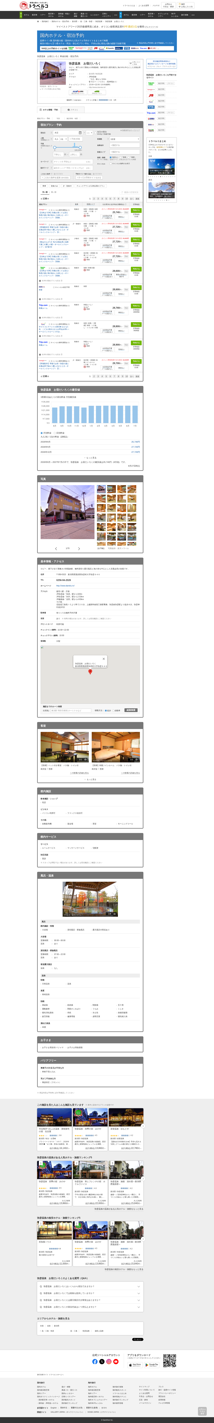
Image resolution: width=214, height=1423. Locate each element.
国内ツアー (41, 1393)
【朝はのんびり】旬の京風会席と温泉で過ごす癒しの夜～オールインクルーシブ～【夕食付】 (54, 244)
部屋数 (99, 139)
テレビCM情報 (164, 1403)
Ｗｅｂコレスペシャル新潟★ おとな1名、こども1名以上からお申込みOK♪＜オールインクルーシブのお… (54, 329)
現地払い (121, 294)
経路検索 (131, 710)
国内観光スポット (69, 1400)
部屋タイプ (91, 204)
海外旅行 (92, 1383)
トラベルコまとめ (120, 1393)
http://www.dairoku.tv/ (97, 87)
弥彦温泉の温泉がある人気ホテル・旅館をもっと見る (118, 1209)
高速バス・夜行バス (69, 1390)
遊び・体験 (66, 1387)
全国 (42, 1326)
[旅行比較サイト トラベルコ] (38, 22)
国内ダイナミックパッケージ (48, 1397)
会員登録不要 (107, 216)
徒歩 (109, 710)
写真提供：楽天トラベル (48, 86)
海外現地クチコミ (120, 1397)
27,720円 (135, 447)
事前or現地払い (121, 274)
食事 (76, 204)
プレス (161, 1387)
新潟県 (91, 74)
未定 (56, 133)
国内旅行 (41, 1383)
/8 (112, 914)
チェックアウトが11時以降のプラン (91, 186)
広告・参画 (143, 1400)
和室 (40, 290)
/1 (83, 759)
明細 (126, 212)
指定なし (115, 157)
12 (172, 176)
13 (174, 176)
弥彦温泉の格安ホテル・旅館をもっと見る (124, 1269)
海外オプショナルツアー (97, 1400)
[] (151, 27)
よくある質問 (143, 5)
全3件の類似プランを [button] (52, 336)
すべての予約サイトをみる (89, 177)
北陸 (49, 1326)
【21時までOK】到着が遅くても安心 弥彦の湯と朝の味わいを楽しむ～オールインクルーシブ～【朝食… (54, 215)
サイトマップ (144, 1387)
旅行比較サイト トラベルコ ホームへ (50, 1374)
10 (126, 198)
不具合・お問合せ (146, 1396)
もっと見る (91, 458)
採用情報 (161, 1400)
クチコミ (74, 110)
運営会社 (161, 1396)
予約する (136, 210)
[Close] (103, 658)
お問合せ (168, 5)
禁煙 (44, 186)
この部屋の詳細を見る (79, 773)
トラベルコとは (129, 5)
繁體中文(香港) (92, 1408)
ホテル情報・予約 (50, 110)
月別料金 (47, 433)
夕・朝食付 (67, 186)
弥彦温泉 (98, 74)
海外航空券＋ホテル (96, 1397)
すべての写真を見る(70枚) (51, 89)
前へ (57, 548)
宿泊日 (43, 133)
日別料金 (60, 433)
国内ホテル (41, 1387)
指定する (116, 145)
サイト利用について (147, 1390)
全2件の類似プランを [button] (52, 281)
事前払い (121, 217)
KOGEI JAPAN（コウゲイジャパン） (102, 1412)
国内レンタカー (68, 1393)
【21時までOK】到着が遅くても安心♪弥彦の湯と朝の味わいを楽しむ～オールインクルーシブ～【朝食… (54, 273)
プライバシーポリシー (167, 1393)
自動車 (117, 710)
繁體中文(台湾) (77, 1408)
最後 (137, 199)
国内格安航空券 (43, 1390)
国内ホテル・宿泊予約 (62, 35)
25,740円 (135, 442)
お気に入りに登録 (136, 63)
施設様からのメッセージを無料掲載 (161, 63)
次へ (132, 199)
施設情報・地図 (72, 118)
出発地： (47, 710)
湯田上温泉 (99, 1331)
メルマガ (155, 5)
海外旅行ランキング (120, 1400)
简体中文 (63, 1408)
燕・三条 (73, 1331)
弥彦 (92, 79)
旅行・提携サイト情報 (167, 1390)
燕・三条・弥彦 (48, 1331)
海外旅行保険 (118, 1387)
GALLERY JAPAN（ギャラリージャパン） (67, 1412)
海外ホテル (92, 1387)
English (54, 1408)
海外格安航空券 (94, 1390)
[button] (73, 100)
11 (170, 176)
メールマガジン (145, 1403)
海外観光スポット (120, 1390)
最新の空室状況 (131, 192)
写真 (58, 118)
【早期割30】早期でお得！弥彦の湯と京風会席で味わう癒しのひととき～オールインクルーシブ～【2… (54, 229)
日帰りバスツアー (69, 1397)
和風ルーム (43, 308)
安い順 (45, 192)
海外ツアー (92, 1393)
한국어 (104, 1408)
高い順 (53, 192)
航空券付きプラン (78, 93)
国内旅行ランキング (69, 1403)
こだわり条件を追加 (56, 177)
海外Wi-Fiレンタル (95, 1403)
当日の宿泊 (104, 133)
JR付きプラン (97, 93)
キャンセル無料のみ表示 (121, 163)
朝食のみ (54, 186)
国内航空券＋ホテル (46, 1400)
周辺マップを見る (98, 82)
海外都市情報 (118, 1403)
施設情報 (161, 83)
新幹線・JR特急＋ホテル (48, 1403)
